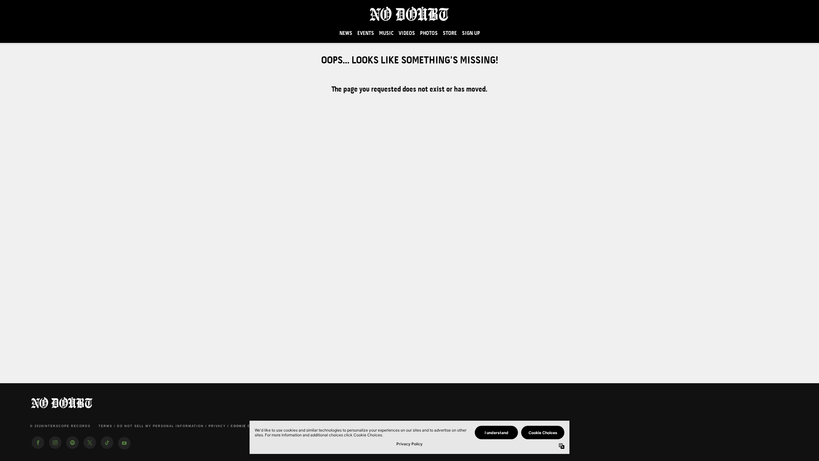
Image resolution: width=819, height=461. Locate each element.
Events (365, 33)
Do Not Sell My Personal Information (160, 426)
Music (386, 33)
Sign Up (471, 33)
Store (450, 33)
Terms (105, 426)
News (345, 33)
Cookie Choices (248, 426)
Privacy (217, 426)
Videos (407, 33)
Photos (429, 33)
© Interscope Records (60, 426)
